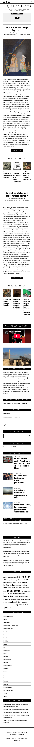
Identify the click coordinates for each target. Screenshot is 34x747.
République (9, 602)
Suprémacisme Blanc (22, 605)
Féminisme (12, 587)
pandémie (5, 669)
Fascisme (24, 585)
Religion (28, 599)
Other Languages (7, 665)
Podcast (5, 672)
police (4, 675)
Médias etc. (6, 656)
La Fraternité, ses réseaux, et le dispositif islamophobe (17, 176)
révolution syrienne (7, 687)
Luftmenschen (7, 413)
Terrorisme (10, 608)
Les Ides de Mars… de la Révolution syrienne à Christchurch (27, 175)
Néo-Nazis (16, 596)
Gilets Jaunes (22, 587)
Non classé (5, 662)
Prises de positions (8, 678)
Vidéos (5, 696)
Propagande (17, 599)
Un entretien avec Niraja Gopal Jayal (17, 29)
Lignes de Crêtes (25, 34)
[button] (29, 436)
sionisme (5, 605)
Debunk (5, 632)
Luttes (29, 591)
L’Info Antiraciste (7, 421)
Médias (26, 594)
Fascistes (6, 587)
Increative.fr (20, 734)
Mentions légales (23, 738)
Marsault (10, 594)
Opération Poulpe (7, 425)
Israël (21, 591)
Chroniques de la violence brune (10, 625)
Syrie (5, 607)
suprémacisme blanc (8, 690)
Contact (14, 738)
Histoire (27, 587)
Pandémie (26, 596)
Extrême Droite (8, 585)
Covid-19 (26, 580)
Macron (5, 594)
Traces (5, 693)
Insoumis (5, 591)
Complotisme (10, 580)
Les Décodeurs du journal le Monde (12, 417)
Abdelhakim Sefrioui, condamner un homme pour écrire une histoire (16, 304)
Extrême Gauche (17, 585)
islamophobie (13, 34)
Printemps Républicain (8, 599)
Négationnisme (8, 596)
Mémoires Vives (16, 200)
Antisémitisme (23, 576)
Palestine (21, 596)
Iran (4, 647)
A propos (17, 740)
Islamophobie (13, 591)
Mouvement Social (18, 594)
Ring (4, 602)
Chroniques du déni (8, 629)
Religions (5, 681)
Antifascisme (6, 577)
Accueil (8, 738)
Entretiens (6, 34)
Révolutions (24, 602)
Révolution (16, 602)
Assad (5, 579)
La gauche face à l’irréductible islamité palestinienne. (20, 479)
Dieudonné (5, 582)
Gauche (17, 587)
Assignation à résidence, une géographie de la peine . (20, 494)
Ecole (25, 582)
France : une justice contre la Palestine (7, 302)
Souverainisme (12, 605)
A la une (5, 619)
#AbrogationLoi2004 (8, 616)
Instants (5, 644)
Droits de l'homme (12, 582)
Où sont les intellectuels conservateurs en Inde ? (8, 175)
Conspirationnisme (19, 580)
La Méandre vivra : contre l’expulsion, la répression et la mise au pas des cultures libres (22, 463)
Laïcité (25, 591)
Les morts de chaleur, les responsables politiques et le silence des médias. (22, 508)
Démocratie (20, 582)
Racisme (23, 599)
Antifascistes (13, 577)
